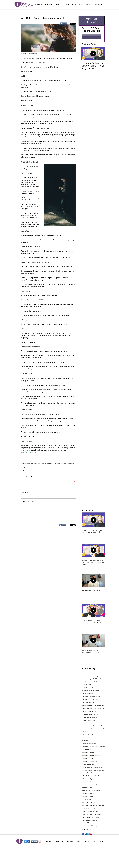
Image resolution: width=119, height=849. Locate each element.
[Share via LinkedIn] (31, 476)
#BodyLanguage (86, 679)
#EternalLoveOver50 (88, 705)
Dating (23, 467)
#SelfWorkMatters (99, 770)
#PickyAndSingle (100, 746)
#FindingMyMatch (98, 708)
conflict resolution (47, 463)
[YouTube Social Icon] (91, 834)
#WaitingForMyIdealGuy (89, 793)
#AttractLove (85, 676)
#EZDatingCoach (87, 690)
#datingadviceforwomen (89, 823)
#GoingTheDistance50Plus (90, 714)
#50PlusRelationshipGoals (89, 673)
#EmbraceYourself (87, 693)
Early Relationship (26, 470)
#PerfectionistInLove (88, 746)
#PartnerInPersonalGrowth (90, 743)
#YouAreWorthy (86, 799)
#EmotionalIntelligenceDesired (91, 696)
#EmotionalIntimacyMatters (90, 699)
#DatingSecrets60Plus (88, 687)
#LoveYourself (86, 729)
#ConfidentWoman (87, 682)
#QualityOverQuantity (88, 749)
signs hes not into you (67, 463)
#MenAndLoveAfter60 (97, 729)
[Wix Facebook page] (28, 841)
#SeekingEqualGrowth (88, 764)
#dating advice (99, 814)
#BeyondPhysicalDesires (97, 676)
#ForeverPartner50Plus (89, 711)
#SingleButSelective (87, 776)
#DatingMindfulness (87, 684)
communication (25, 463)
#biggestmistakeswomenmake (91, 811)
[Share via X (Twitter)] (26, 476)
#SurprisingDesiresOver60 (89, 785)
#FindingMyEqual (87, 708)
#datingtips (94, 826)
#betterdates (93, 808)
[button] (48, 4)
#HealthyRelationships (88, 720)
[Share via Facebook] (22, 476)
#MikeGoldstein (86, 732)
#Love (103, 723)
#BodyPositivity (97, 679)
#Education (96, 690)
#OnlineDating (86, 740)
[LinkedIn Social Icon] (86, 834)
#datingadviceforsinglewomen (90, 820)
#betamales (85, 808)
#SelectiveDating (87, 767)
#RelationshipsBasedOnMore (90, 761)
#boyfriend (85, 814)
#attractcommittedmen (88, 802)
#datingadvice (95, 817)
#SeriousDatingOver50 (88, 773)
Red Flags (57, 463)
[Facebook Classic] (83, 834)
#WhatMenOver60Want (89, 796)
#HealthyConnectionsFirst (89, 717)
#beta (95, 805)
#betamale (101, 805)
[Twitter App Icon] (25, 841)
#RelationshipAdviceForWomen (91, 755)
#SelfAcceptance (98, 767)
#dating (91, 814)
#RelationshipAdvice (88, 752)
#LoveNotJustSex (98, 726)
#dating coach (86, 817)
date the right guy (36, 463)
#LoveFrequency (87, 726)
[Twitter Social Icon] (88, 834)
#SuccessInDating (87, 782)
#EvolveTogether (100, 705)
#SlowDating (98, 776)
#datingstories (86, 826)
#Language (97, 723)
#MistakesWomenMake (89, 735)
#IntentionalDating (87, 723)
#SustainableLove (87, 787)
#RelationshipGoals (87, 758)
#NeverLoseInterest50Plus (89, 737)
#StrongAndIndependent (89, 779)
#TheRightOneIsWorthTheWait (91, 790)
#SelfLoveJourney (87, 770)
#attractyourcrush (87, 805)
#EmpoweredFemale (88, 702)
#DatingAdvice (98, 682)
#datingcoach (101, 823)
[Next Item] (102, 53)
